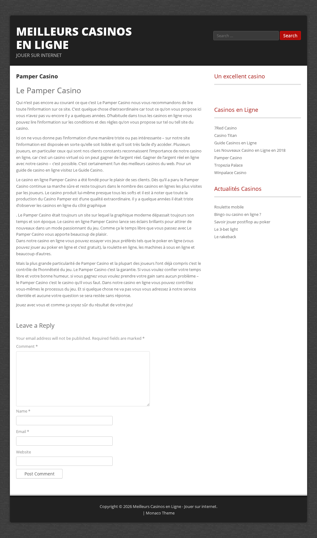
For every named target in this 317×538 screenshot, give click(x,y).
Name (23, 411)
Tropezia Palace (228, 165)
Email (22, 431)
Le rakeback (225, 236)
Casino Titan (225, 135)
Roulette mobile (229, 207)
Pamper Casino (228, 157)
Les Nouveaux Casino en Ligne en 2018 (249, 150)
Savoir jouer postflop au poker (242, 222)
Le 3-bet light (226, 229)
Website (23, 452)
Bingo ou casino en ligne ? (237, 214)
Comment (27, 346)
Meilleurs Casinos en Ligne (74, 38)
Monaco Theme (160, 513)
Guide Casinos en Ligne (235, 143)
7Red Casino (225, 128)
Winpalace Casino (230, 172)
